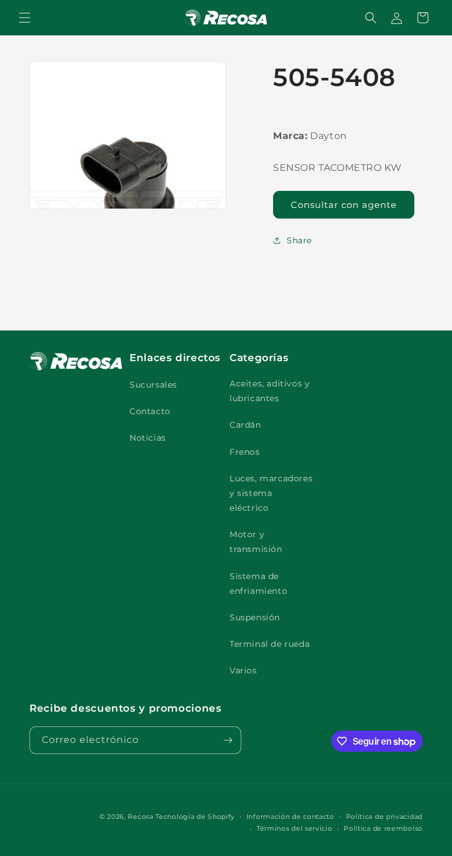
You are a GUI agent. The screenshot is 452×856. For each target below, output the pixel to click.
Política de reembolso (383, 828)
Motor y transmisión (256, 541)
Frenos (245, 452)
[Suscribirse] (228, 740)
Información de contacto (290, 816)
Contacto (150, 411)
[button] (25, 18)
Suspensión (255, 617)
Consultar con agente (344, 204)
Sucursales (153, 384)
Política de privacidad (384, 816)
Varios (243, 670)
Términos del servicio (295, 828)
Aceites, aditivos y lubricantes (270, 391)
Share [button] (299, 240)
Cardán (245, 424)
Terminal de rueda (270, 644)
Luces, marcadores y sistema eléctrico (271, 493)
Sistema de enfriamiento (258, 583)
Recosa (141, 816)
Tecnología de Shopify (195, 816)
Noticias (147, 437)
